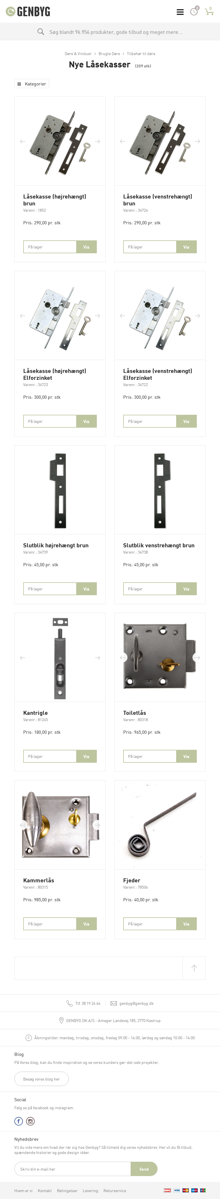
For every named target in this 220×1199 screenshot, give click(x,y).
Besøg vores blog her (41, 1079)
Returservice (114, 1190)
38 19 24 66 (87, 1003)
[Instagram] (30, 1122)
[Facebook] (18, 1122)
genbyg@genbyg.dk (136, 1003)
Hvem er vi (23, 1190)
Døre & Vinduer (78, 53)
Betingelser (67, 1190)
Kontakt (45, 1190)
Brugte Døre (109, 53)
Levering (90, 1190)
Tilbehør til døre (141, 53)
